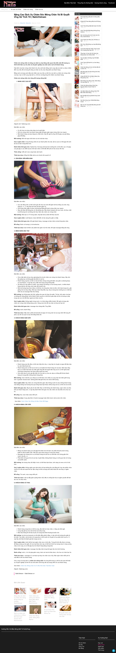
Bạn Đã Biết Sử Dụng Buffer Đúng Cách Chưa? (90, 96)
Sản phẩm (101, 648)
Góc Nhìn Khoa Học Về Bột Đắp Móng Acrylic (89, 100)
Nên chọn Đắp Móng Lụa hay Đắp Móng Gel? (90, 44)
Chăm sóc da (39, 9)
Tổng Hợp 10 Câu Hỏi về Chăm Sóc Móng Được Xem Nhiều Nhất (89, 54)
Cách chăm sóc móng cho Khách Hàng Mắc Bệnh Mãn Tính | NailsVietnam (34, 599)
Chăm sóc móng (28, 9)
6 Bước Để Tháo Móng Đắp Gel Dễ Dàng (90, 21)
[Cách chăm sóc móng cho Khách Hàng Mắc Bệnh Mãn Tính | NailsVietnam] (35, 590)
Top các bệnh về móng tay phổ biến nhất (89, 58)
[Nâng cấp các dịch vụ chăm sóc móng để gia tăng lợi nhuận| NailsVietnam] (20, 590)
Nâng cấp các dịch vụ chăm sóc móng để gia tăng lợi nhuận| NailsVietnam (20, 599)
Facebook (111, 3)
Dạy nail (100, 643)
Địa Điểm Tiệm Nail (70, 3)
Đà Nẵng (81, 648)
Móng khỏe (4, 9)
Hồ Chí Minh (82, 643)
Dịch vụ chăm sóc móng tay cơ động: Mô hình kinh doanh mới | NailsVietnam (20, 616)
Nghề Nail (101, 646)
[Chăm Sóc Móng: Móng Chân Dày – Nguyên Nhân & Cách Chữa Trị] (65, 591)
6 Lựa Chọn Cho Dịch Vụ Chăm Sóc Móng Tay (50, 611)
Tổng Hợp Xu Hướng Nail (85, 3)
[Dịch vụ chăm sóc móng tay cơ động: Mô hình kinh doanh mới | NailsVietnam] (20, 608)
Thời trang (101, 650)
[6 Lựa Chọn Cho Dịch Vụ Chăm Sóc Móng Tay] (50, 604)
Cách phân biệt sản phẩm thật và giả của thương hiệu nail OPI (90, 49)
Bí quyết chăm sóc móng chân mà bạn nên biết (65, 614)
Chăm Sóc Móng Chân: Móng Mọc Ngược (34, 617)
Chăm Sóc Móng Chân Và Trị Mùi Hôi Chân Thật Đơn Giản (37, 565)
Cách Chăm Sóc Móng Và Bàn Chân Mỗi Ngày (34, 401)
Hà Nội (81, 644)
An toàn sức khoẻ (16, 9)
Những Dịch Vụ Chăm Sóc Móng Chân (49, 597)
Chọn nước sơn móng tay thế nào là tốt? (90, 40)
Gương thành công (101, 3)
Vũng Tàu (81, 646)
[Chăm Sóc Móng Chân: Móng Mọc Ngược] (35, 609)
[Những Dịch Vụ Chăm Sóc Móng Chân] (50, 590)
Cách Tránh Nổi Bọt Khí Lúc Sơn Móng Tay (89, 63)
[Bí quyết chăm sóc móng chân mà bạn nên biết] (65, 607)
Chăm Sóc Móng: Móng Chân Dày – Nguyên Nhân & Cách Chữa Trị (89, 86)
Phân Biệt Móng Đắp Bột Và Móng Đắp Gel (90, 17)
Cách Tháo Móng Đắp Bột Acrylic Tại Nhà (90, 26)
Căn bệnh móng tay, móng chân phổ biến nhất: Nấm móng (89, 91)
